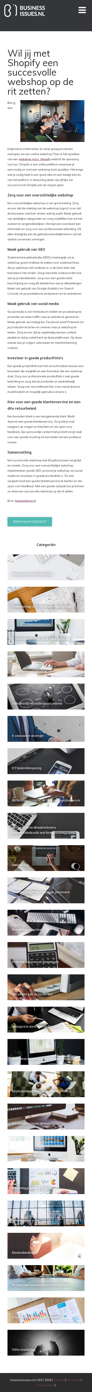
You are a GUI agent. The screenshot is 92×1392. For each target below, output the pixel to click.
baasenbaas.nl (25, 500)
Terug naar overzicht (30, 521)
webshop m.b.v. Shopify (34, 159)
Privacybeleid (45, 1385)
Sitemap (58, 1380)
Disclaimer (73, 1380)
